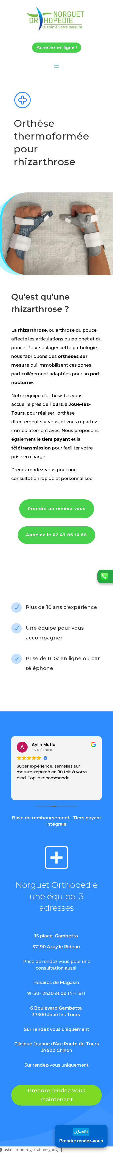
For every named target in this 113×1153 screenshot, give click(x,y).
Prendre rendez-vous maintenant (56, 1094)
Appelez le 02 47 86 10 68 (56, 534)
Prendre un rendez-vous (56, 508)
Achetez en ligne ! (56, 47)
